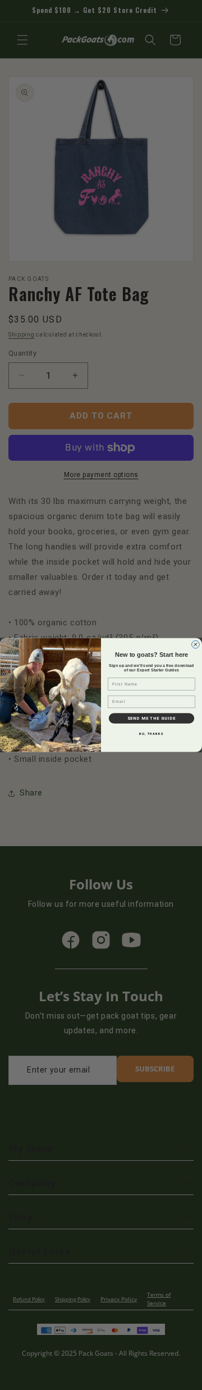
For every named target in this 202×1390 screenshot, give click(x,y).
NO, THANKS (151, 733)
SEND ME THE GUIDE (151, 718)
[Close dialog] (196, 644)
